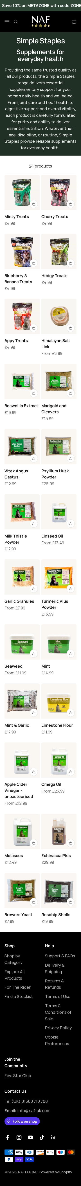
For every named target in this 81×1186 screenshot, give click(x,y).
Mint (45, 666)
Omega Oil (51, 784)
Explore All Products (14, 975)
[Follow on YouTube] (30, 1137)
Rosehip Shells (55, 914)
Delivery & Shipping (55, 968)
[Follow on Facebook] (7, 1137)
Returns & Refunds (54, 984)
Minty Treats (16, 216)
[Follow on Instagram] (19, 1137)
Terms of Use (57, 996)
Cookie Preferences (57, 1040)
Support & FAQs (60, 955)
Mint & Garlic (16, 725)
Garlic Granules (19, 601)
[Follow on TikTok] (42, 1137)
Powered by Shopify (55, 1172)
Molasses (13, 855)
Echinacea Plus (56, 855)
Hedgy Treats (54, 275)
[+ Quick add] (34, 204)
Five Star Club (17, 1075)
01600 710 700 (34, 1101)
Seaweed (13, 666)
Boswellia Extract (21, 405)
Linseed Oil (52, 536)
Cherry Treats (54, 216)
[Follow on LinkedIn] (53, 1137)
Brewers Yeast (18, 914)
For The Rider (17, 987)
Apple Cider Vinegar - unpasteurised (18, 790)
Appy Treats (16, 340)
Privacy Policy (58, 1027)
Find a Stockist (18, 996)
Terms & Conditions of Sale (58, 1012)
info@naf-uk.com (33, 1110)
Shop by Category (13, 959)
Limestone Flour (57, 725)
